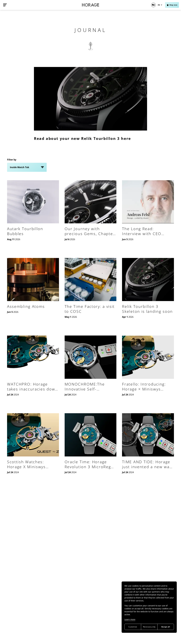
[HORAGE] (90, 4)
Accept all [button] (165, 627)
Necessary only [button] (149, 627)
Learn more (129, 619)
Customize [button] (132, 627)
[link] (5, 5)
